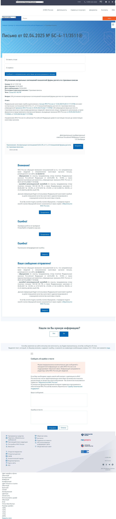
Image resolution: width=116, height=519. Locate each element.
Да (64, 333)
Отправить (52, 428)
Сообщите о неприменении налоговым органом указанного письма (30, 74)
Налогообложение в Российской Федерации (29, 25)
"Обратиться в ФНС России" (48, 382)
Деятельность (62, 10)
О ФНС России (48, 10)
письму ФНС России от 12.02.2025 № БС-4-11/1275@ (57, 104)
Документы (93, 10)
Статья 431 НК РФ (15, 92)
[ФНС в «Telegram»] (112, 2)
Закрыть (45, 254)
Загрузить (78, 146)
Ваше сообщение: (37, 393)
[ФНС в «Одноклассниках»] (109, 2)
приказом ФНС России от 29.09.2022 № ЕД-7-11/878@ (33, 108)
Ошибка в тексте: (37, 410)
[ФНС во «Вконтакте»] (106, 2)
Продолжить (44, 212)
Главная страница (8, 25)
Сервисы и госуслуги (78, 10)
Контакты (104, 10)
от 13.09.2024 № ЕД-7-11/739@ (21, 114)
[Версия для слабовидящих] (79, 2)
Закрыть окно (7, 518)
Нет (54, 333)
